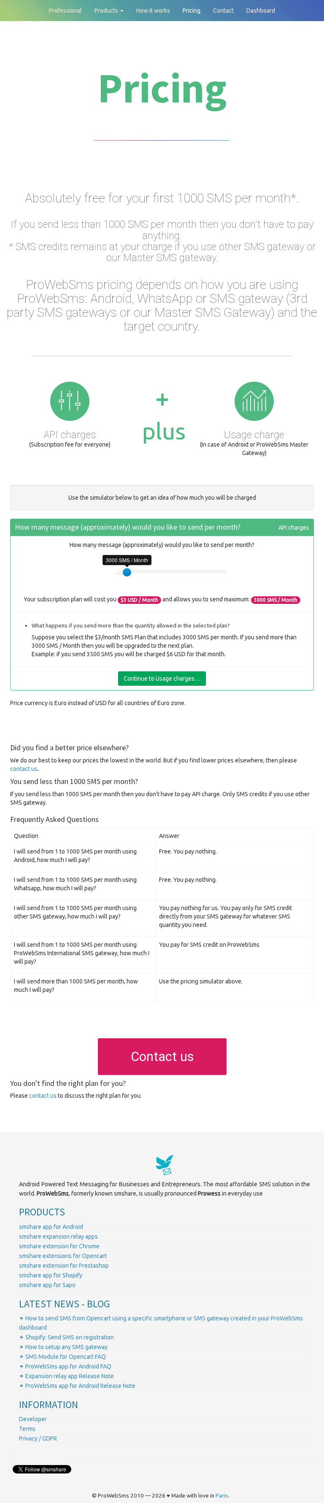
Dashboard (260, 10)
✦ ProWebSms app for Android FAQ (65, 1366)
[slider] (127, 572)
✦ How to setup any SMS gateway (63, 1347)
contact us (24, 768)
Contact (223, 10)
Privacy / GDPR (38, 1438)
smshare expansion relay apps (58, 1236)
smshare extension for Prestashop (64, 1265)
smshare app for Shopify (50, 1275)
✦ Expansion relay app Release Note (66, 1376)
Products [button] (106, 10)
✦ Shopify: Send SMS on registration (66, 1337)
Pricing (191, 10)
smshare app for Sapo (47, 1285)
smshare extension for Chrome (59, 1246)
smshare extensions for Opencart (63, 1255)
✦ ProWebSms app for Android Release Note (77, 1385)
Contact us (162, 1056)
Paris (222, 1495)
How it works (153, 10)
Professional (65, 10)
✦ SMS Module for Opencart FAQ (62, 1356)
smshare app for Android (51, 1226)
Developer (33, 1419)
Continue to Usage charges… (162, 678)
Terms (27, 1428)
